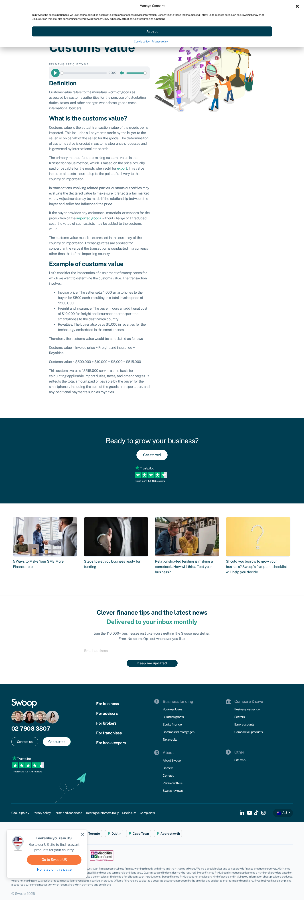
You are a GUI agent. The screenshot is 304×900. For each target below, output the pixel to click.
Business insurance (247, 709)
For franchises (109, 733)
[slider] (84, 73)
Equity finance (172, 724)
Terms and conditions (68, 813)
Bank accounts (244, 724)
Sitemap (239, 760)
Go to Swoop (54, 860)
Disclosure (129, 813)
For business (107, 703)
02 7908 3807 (30, 728)
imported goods (88, 218)
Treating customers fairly (102, 813)
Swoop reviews (173, 790)
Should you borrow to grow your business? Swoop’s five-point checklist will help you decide (256, 566)
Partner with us (172, 783)
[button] (297, 6)
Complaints (147, 813)
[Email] (152, 650)
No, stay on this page (54, 869)
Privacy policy (160, 41)
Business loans (172, 709)
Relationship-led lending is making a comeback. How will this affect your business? (184, 566)
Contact (168, 775)
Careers (168, 768)
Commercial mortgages (178, 732)
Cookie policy (142, 41)
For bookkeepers (111, 742)
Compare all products (248, 732)
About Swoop (172, 760)
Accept (152, 31)
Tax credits (170, 739)
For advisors (107, 713)
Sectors (239, 717)
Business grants (173, 717)
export (122, 168)
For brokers (106, 723)
